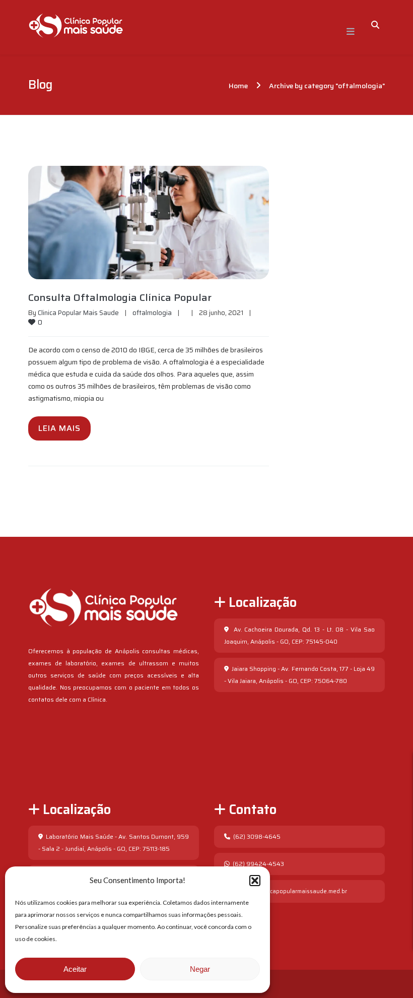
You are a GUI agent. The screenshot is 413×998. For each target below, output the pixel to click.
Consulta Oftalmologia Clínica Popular (120, 297)
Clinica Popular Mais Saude (78, 312)
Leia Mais (59, 428)
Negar (200, 969)
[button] (255, 881)
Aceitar (75, 969)
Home (238, 85)
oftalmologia (152, 312)
